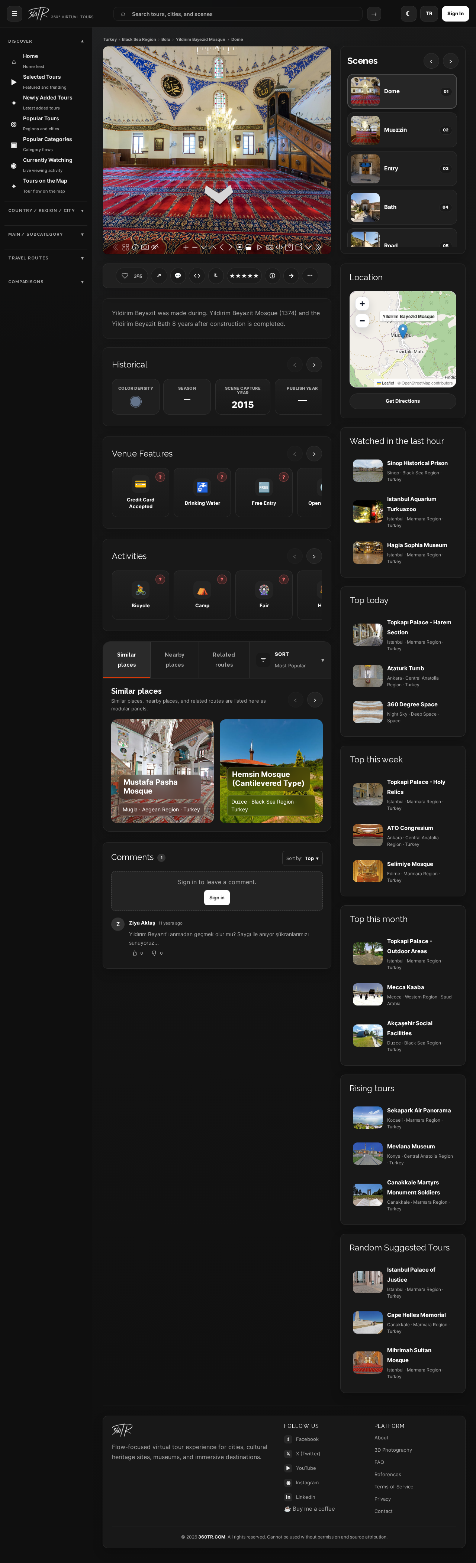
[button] (403, 331)
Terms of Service (394, 1487)
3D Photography (393, 1450)
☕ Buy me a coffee (309, 1508)
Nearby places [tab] (174, 660)
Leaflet (387, 383)
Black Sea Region (139, 39)
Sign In (455, 13)
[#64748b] (136, 402)
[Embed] (197, 276)
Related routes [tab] (224, 660)
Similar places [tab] (126, 660)
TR (429, 13)
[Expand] (291, 276)
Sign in (217, 897)
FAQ (379, 1462)
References (387, 1474)
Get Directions (403, 401)
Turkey (110, 39)
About (381, 1438)
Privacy (382, 1499)
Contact (383, 1511)
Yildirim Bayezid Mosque (200, 39)
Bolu (165, 39)
